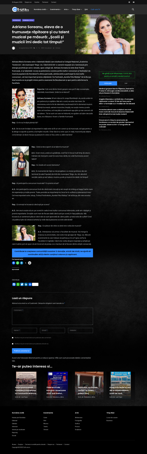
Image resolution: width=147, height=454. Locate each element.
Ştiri (86, 9)
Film (45, 420)
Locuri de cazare (112, 417)
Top (126, 83)
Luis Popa (24, 397)
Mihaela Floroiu (105, 96)
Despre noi (28, 2)
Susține (20, 444)
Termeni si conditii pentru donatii (35, 444)
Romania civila (28, 20)
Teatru (46, 426)
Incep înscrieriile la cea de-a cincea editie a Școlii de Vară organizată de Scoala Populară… (120, 393)
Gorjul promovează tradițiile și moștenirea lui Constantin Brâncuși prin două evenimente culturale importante (26, 393)
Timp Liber (76, 9)
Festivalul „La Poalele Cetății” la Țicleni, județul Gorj (88, 390)
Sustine (36, 2)
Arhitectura (78, 417)
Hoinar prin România (18, 417)
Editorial (14, 420)
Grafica (77, 423)
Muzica (46, 423)
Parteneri (45, 2)
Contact (53, 2)
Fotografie (78, 420)
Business (109, 420)
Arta (66, 9)
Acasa (14, 444)
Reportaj (15, 432)
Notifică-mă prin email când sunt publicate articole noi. (32, 344)
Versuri (46, 429)
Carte (45, 417)
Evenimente (55, 9)
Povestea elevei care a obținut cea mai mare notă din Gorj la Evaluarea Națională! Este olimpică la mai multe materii (116, 111)
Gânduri (14, 423)
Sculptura (78, 429)
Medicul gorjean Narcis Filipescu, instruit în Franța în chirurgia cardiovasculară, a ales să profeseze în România (116, 91)
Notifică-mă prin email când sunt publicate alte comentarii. (33, 337)
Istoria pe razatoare (18, 429)
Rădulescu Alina (106, 130)
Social (14, 435)
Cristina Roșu (105, 106)
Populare (108, 83)
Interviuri (16, 20)
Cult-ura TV (95, 9)
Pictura (77, 426)
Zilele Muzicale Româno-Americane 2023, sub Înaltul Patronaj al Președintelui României (57, 393)
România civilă (40, 9)
